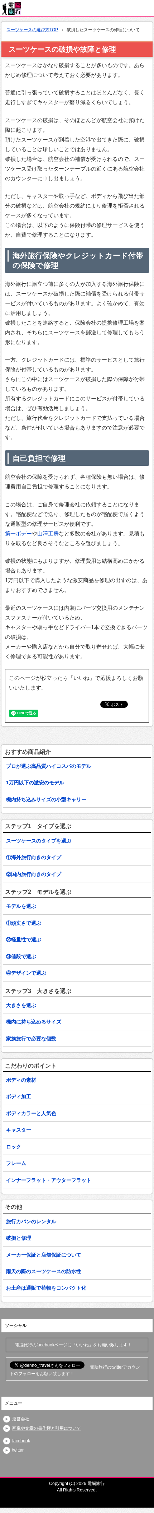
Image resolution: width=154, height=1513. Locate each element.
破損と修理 (18, 1238)
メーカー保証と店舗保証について (43, 1255)
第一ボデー (18, 533)
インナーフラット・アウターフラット (48, 1180)
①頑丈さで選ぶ (23, 923)
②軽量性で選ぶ (23, 939)
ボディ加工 (18, 1096)
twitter (18, 1450)
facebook (21, 1440)
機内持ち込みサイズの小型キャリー (46, 799)
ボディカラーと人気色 (31, 1113)
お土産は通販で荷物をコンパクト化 (46, 1288)
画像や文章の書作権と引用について (46, 1428)
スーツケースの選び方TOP (32, 29)
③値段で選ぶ (21, 956)
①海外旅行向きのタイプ (33, 857)
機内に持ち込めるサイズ (33, 1022)
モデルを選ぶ (21, 906)
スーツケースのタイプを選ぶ (38, 841)
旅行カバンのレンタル (31, 1221)
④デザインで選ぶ (26, 973)
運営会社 (20, 1418)
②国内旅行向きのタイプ (33, 874)
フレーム (16, 1163)
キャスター (18, 1130)
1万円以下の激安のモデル (35, 782)
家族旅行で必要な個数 (31, 1038)
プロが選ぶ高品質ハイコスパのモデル (48, 766)
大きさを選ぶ (21, 1005)
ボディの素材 (21, 1080)
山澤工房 (48, 533)
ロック (13, 1147)
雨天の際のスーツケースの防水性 (43, 1271)
